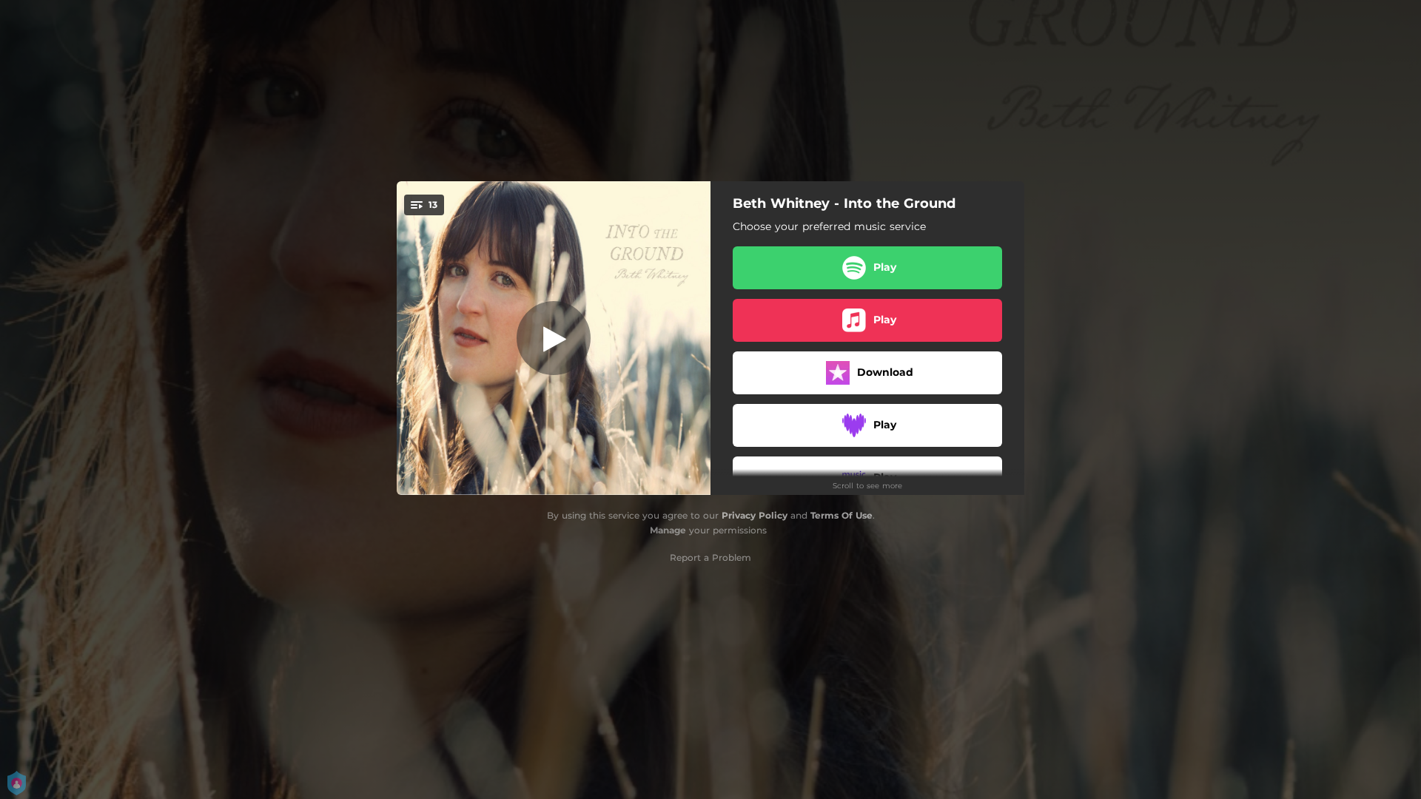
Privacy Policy (754, 515)
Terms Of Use (841, 515)
